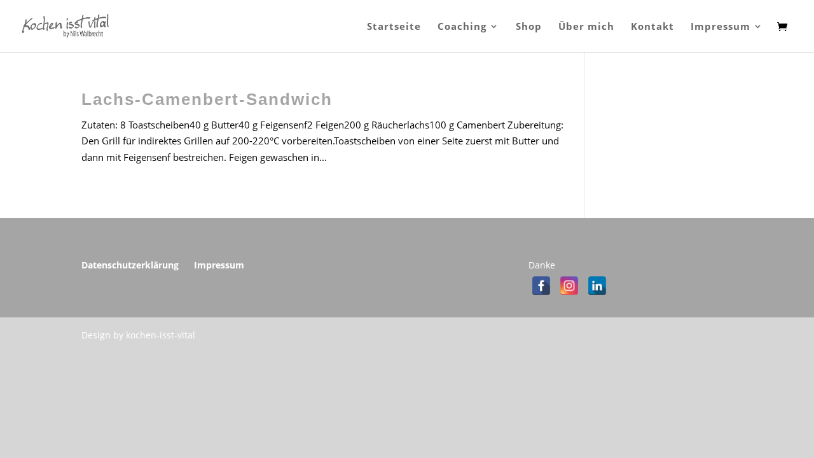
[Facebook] (541, 285)
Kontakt (652, 27)
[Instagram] (569, 285)
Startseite (394, 27)
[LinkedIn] (597, 285)
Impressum (720, 27)
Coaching (462, 27)
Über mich (586, 27)
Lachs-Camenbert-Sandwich (207, 99)
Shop (529, 27)
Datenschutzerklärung (130, 265)
